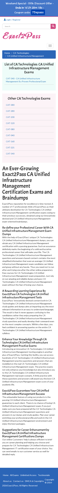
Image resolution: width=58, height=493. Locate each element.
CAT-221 (10, 147)
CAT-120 (10, 123)
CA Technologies (21, 53)
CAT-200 (10, 117)
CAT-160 (10, 141)
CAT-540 (10, 153)
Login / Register (13, 19)
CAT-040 (10, 135)
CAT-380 (10, 105)
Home (7, 53)
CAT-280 (10, 111)
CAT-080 (10, 129)
